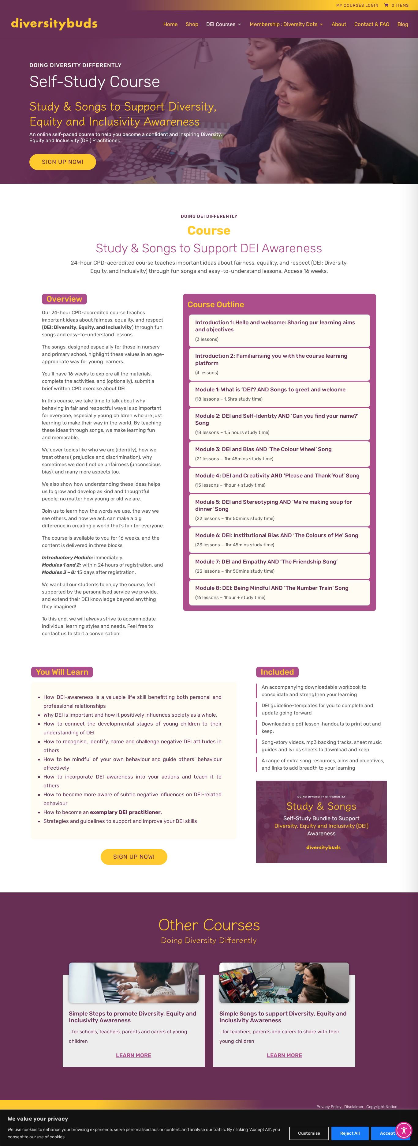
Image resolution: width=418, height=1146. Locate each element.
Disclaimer (355, 1106)
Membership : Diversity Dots (284, 24)
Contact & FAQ (372, 24)
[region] (209, 1128)
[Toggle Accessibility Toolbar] (404, 1130)
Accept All (390, 1133)
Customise (309, 1133)
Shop (192, 24)
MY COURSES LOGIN (357, 5)
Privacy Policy (330, 1106)
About (339, 24)
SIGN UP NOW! (63, 161)
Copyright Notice (381, 1106)
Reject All (350, 1133)
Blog (402, 24)
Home (170, 24)
